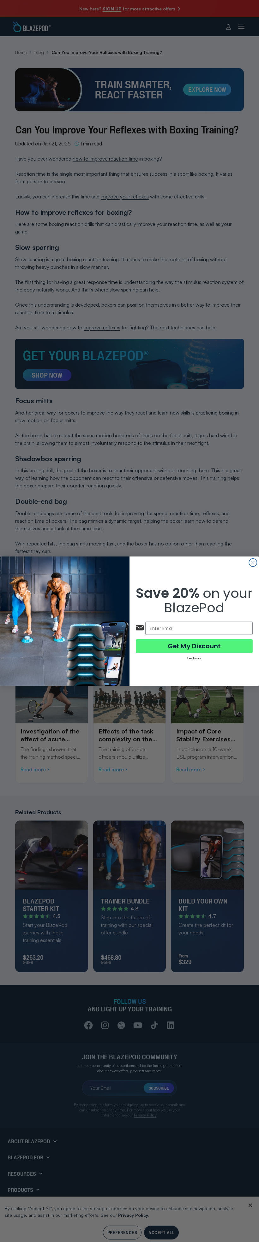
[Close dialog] (253, 562)
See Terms (194, 658)
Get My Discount (194, 646)
